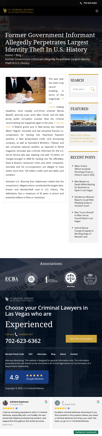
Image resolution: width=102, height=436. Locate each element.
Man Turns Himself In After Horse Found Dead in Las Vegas (84, 217)
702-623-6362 (23, 340)
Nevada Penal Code (14, 354)
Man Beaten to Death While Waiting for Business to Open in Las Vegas (85, 186)
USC (31, 354)
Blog (53, 354)
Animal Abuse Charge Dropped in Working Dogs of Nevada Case (84, 232)
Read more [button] (8, 425)
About (63, 354)
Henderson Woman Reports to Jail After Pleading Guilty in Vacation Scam (84, 201)
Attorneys (41, 354)
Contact (74, 354)
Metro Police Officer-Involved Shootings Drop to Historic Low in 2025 (83, 138)
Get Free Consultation (81, 338)
